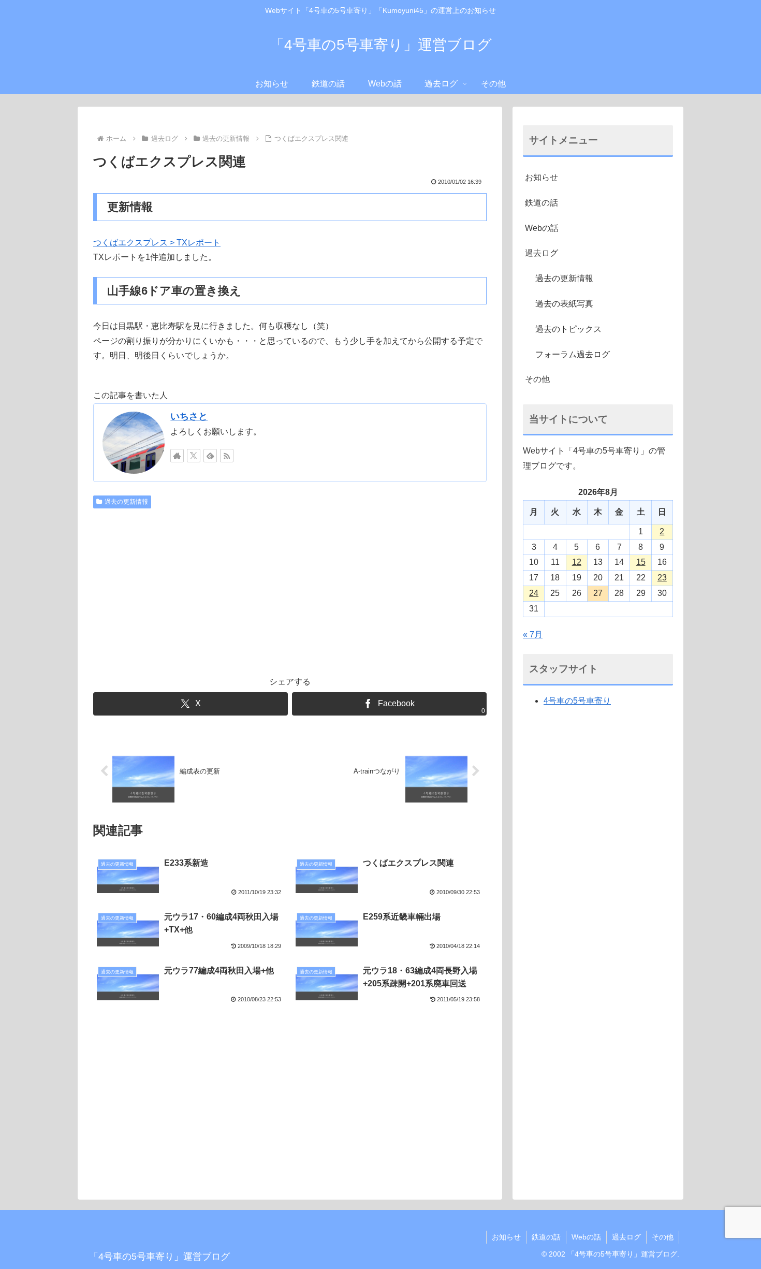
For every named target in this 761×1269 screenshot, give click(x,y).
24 (533, 593)
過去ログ (541, 253)
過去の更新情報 (126, 501)
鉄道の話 (541, 202)
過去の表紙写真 (564, 303)
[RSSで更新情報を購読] (226, 455)
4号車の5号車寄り (577, 700)
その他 (537, 379)
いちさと (189, 416)
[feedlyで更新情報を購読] (210, 455)
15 (641, 562)
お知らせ (541, 177)
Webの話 (542, 228)
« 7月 (533, 634)
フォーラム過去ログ (572, 354)
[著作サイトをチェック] (177, 455)
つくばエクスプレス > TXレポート (157, 242)
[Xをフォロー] (193, 455)
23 (662, 577)
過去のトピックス (568, 329)
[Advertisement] (290, 590)
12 (576, 562)
